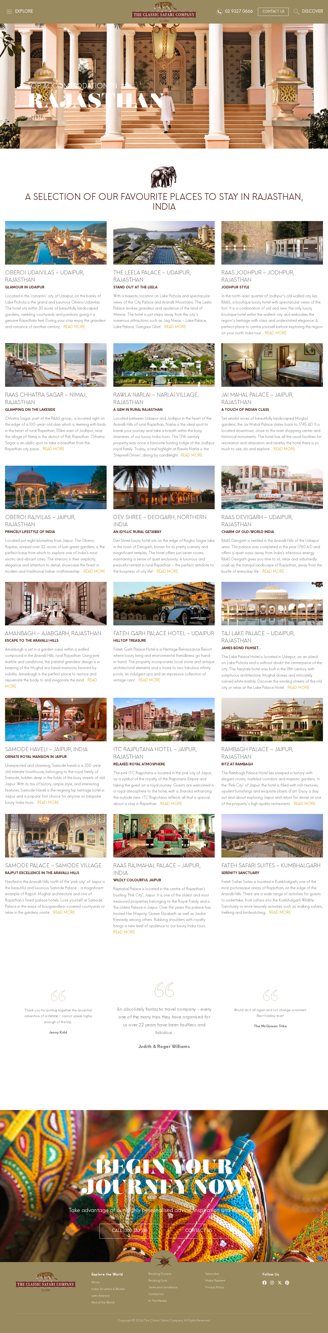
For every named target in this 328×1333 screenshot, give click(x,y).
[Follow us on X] (280, 1283)
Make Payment (215, 1280)
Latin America (100, 1296)
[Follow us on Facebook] (264, 1283)
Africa (95, 1282)
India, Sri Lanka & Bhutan (108, 1289)
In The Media (157, 1301)
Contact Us (198, 1231)
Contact (273, 11)
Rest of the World (102, 1302)
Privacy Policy (214, 1287)
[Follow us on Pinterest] (287, 1283)
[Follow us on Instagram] (272, 1283)
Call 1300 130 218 (129, 1231)
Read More (74, 327)
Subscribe (212, 1274)
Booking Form (157, 1280)
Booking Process (159, 1274)
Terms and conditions (162, 1287)
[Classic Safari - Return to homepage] (164, 12)
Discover (312, 12)
